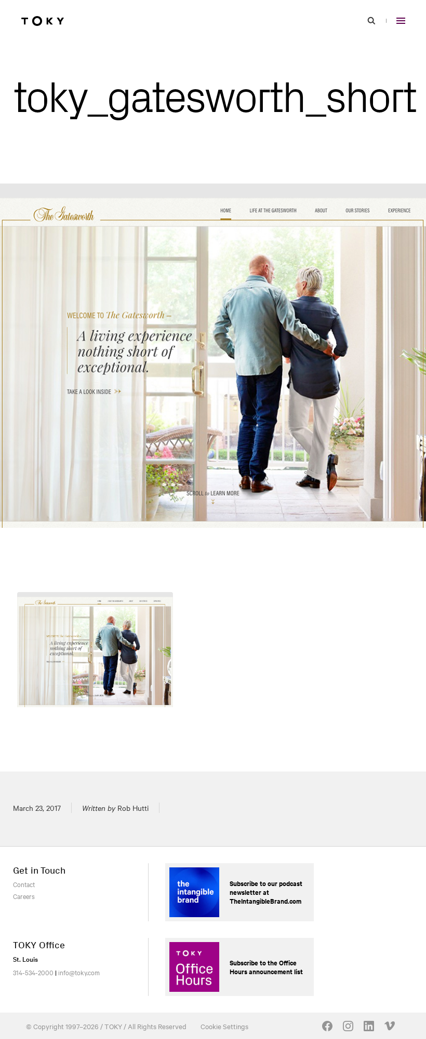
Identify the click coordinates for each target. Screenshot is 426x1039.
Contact (24, 884)
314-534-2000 (33, 972)
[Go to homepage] (42, 20)
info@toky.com (79, 972)
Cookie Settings (224, 1026)
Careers (24, 896)
